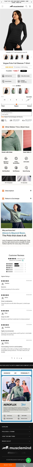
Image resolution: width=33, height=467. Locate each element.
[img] (5, 281)
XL (28, 99)
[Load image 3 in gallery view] (17, 57)
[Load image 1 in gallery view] (6, 57)
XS (4, 99)
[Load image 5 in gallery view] (27, 57)
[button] (2, 6)
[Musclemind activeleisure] (16, 447)
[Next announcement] (31, 2)
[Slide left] (2, 57)
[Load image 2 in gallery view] (11, 57)
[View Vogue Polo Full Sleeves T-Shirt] (13, 93)
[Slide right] (31, 57)
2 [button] (14, 358)
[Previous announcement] (1, 2)
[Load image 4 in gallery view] (22, 57)
